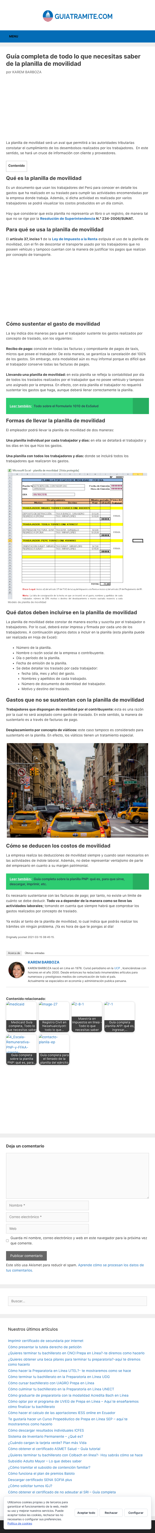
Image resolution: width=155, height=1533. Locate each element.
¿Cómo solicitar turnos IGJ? (30, 1486)
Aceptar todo (86, 1512)
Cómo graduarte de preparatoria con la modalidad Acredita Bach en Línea (68, 1395)
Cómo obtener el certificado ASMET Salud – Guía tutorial (54, 1449)
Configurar (135, 1512)
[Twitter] (143, 963)
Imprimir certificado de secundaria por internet (45, 1341)
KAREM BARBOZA (43, 962)
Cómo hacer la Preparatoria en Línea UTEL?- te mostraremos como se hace (69, 1371)
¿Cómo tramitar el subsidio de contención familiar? (49, 1467)
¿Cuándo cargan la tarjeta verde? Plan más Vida (47, 1443)
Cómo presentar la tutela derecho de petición (45, 1347)
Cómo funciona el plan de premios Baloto (41, 1473)
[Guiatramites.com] (77, 15)
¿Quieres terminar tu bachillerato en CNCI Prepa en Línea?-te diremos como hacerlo (76, 1353)
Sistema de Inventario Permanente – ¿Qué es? (45, 1436)
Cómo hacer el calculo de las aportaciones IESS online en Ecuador (61, 1413)
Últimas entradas (35, 953)
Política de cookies (19, 1523)
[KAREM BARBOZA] (16, 977)
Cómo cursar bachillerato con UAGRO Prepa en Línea (51, 1383)
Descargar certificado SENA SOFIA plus (40, 1480)
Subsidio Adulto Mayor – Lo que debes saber (45, 1461)
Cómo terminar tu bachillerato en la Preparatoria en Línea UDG (59, 1377)
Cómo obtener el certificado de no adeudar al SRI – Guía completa (62, 1492)
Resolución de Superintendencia (67, 219)
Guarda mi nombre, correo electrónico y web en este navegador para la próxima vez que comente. (78, 1240)
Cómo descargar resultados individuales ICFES (46, 1430)
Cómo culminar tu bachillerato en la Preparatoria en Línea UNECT (61, 1389)
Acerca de (14, 953)
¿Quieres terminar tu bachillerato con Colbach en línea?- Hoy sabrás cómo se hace (75, 1455)
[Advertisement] (77, 110)
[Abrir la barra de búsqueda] (149, 36)
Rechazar (111, 1512)
